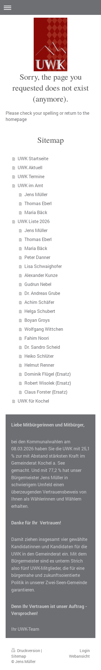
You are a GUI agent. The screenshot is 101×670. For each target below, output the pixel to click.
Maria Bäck (35, 212)
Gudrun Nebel (37, 284)
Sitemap (18, 656)
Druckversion (28, 650)
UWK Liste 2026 (34, 221)
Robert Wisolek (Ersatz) (47, 383)
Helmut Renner (39, 365)
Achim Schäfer (39, 302)
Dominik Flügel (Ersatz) (47, 374)
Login (85, 650)
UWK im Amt (30, 185)
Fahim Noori (36, 338)
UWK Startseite (33, 158)
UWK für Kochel (33, 401)
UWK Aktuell (30, 167)
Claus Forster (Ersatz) (45, 392)
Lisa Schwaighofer (43, 266)
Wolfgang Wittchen (43, 329)
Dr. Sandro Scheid (42, 347)
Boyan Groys (37, 320)
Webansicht (79, 656)
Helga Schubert (39, 311)
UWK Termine (31, 176)
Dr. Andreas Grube (42, 293)
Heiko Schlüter (39, 356)
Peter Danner (37, 257)
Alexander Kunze (41, 275)
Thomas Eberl (38, 203)
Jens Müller (35, 194)
